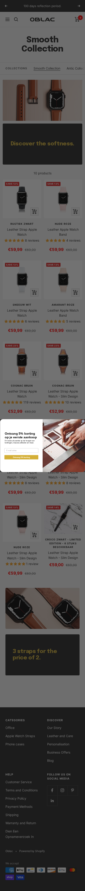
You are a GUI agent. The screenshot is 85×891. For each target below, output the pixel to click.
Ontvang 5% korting (21, 457)
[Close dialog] (83, 421)
